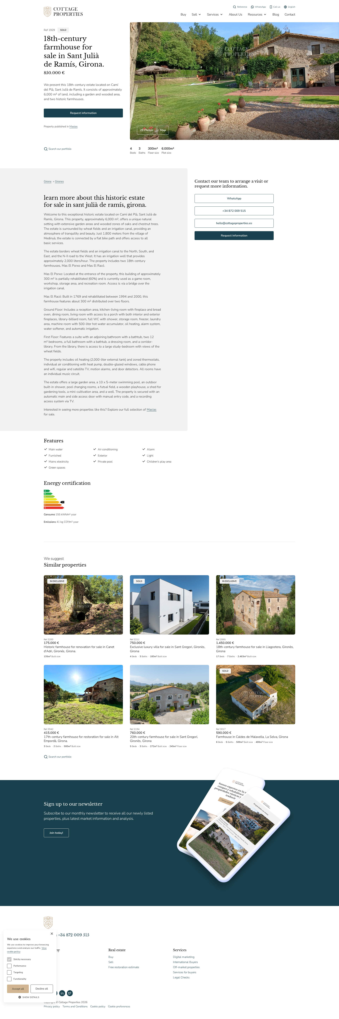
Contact (290, 14)
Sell (194, 14)
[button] (30, 997)
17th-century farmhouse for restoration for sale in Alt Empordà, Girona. (81, 739)
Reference (242, 6)
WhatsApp (260, 6)
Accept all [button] (18, 989)
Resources (255, 14)
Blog (275, 14)
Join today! (56, 833)
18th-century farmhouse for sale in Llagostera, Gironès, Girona (255, 649)
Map (163, 130)
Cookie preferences (119, 1006)
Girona (47, 181)
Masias (73, 126)
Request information (83, 113)
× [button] (51, 933)
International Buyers (185, 962)
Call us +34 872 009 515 (66, 935)
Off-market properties (186, 967)
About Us (235, 14)
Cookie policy (97, 1006)
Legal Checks (181, 977)
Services (213, 14)
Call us (276, 6)
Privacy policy (52, 1006)
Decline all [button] (41, 988)
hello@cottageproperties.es (234, 223)
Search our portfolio (60, 149)
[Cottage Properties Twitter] (70, 993)
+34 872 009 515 (234, 211)
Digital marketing (183, 957)
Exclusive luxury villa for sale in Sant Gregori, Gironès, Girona (167, 649)
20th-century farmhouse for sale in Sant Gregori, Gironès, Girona (164, 739)
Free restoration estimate (123, 967)
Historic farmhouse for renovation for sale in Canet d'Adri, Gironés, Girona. (79, 649)
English (291, 6)
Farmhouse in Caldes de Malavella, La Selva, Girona (252, 737)
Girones (59, 181)
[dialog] (30, 966)
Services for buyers (184, 972)
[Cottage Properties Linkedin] (62, 993)
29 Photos (146, 130)
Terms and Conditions (75, 1006)
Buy (183, 14)
